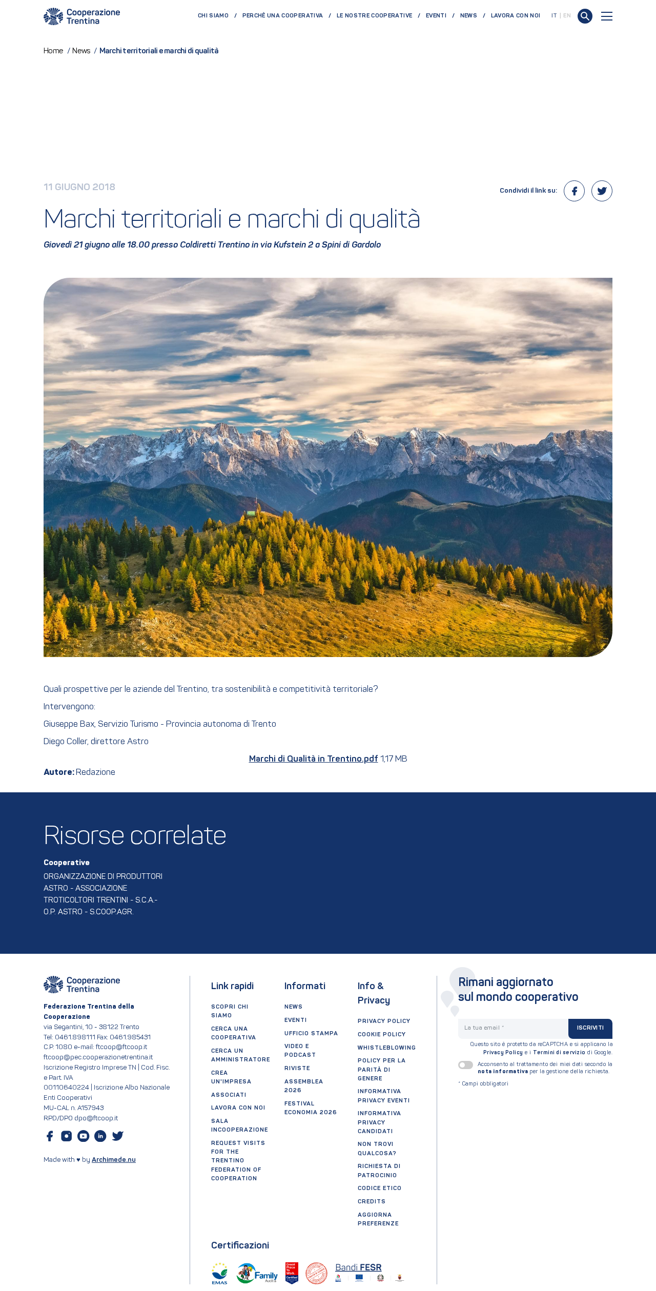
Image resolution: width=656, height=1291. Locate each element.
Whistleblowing (387, 1048)
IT (554, 16)
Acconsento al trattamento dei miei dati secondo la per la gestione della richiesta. (545, 1068)
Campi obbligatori (483, 1084)
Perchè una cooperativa (282, 16)
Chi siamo (213, 16)
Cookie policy (382, 1035)
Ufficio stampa (311, 1034)
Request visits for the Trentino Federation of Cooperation (238, 1161)
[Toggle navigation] (606, 16)
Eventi (436, 16)
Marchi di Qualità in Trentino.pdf (313, 759)
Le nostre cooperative (374, 16)
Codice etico (380, 1188)
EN (567, 16)
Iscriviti (590, 1028)
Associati (229, 1095)
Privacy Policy (503, 1053)
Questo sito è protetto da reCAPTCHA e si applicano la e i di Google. (541, 1049)
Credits (372, 1202)
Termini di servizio (559, 1053)
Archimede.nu (114, 1160)
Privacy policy (384, 1021)
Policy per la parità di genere (382, 1069)
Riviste (297, 1068)
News (468, 16)
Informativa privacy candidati (379, 1122)
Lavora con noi (516, 16)
